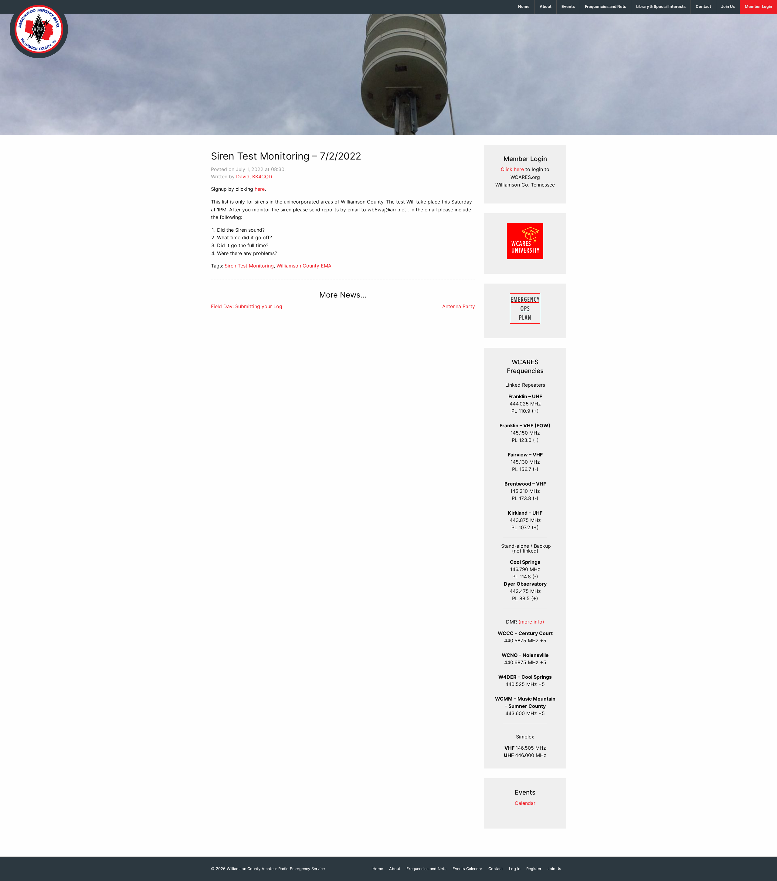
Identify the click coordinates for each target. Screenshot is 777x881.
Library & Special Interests (661, 6)
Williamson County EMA (304, 266)
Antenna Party (458, 306)
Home (524, 6)
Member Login (758, 6)
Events (568, 6)
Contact (703, 6)
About (545, 6)
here (260, 189)
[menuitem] (524, 7)
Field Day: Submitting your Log (246, 306)
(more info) (531, 622)
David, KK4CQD (254, 176)
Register (533, 869)
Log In (514, 869)
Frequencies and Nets (605, 6)
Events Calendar (467, 869)
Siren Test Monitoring (249, 266)
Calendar (525, 803)
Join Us (728, 6)
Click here (512, 169)
